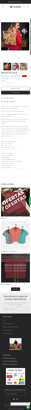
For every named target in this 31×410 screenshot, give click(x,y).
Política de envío (21, 408)
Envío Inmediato (6, 284)
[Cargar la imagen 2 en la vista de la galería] (15, 66)
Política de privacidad (22, 406)
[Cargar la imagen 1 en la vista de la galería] (7, 66)
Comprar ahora (15, 92)
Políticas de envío (7, 333)
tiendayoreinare (13, 364)
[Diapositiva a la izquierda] (1, 66)
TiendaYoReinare (13, 361)
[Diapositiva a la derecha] (29, 66)
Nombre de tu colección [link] (8, 251)
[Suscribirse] (26, 309)
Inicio (4, 320)
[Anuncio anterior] (2, 1)
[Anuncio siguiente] (28, 1)
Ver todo (15, 289)
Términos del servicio (8, 330)
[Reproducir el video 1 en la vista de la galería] (23, 66)
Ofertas (3, 218)
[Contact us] (28, 407)
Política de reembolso (13, 406)
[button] (2, 6)
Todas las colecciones (8, 323)
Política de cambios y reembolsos (10, 327)
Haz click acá (12, 358)
